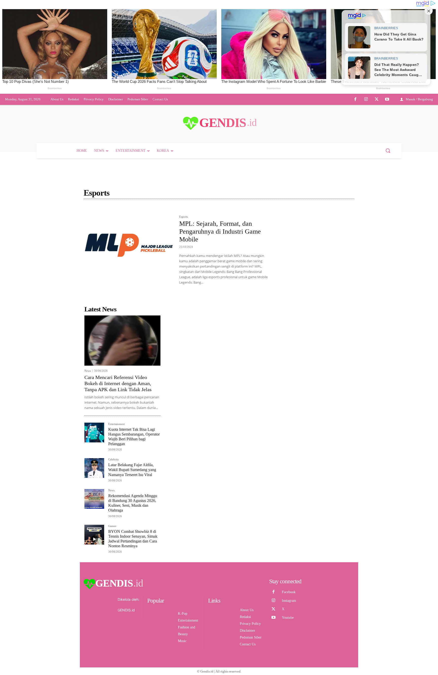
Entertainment (116, 424)
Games (112, 526)
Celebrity (113, 459)
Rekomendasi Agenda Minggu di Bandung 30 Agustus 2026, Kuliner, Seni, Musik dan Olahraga (132, 503)
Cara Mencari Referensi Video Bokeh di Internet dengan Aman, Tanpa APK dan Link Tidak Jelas (118, 383)
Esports (183, 216)
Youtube (288, 618)
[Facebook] (355, 99)
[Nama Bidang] (96, 210)
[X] (376, 99)
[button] (387, 150)
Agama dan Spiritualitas (219, 210)
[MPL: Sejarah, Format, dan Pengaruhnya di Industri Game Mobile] (129, 245)
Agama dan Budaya (142, 210)
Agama (118, 210)
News (87, 370)
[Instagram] (366, 99)
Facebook (289, 592)
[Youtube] (387, 99)
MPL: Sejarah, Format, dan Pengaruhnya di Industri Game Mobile (220, 231)
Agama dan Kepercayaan (179, 210)
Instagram (289, 601)
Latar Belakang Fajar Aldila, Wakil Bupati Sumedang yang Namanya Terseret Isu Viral (132, 470)
